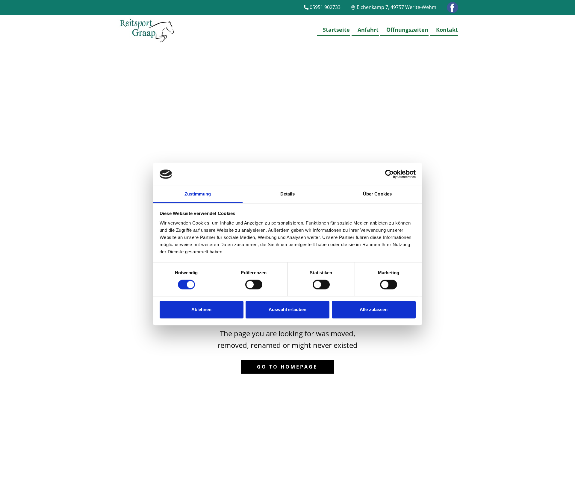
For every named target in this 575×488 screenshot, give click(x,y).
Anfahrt (368, 29)
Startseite (336, 29)
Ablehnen (201, 309)
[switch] (253, 285)
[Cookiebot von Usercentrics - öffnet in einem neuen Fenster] (389, 174)
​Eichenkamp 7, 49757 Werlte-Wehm (395, 7)
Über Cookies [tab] (377, 193)
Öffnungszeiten (407, 29)
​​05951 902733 (324, 7)
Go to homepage (287, 366)
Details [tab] (287, 193)
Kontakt (447, 29)
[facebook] (452, 7)
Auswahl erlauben (287, 309)
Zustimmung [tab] (197, 193)
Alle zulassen (374, 309)
